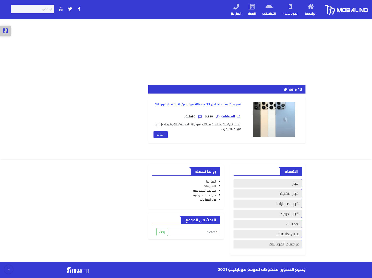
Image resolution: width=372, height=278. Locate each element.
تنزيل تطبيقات (288, 233)
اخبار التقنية (289, 193)
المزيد (160, 134)
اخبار (295, 183)
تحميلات (292, 223)
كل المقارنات (208, 199)
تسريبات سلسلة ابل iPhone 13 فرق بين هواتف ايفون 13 (198, 104)
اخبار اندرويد (289, 213)
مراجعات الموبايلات (284, 244)
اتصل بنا (211, 181)
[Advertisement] (243, 49)
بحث (162, 232)
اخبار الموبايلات (287, 203)
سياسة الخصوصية (204, 190)
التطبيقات (210, 186)
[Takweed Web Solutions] (78, 269)
